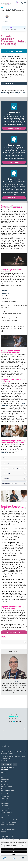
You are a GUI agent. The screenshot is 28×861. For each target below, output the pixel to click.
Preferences (14, 854)
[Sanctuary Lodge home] (7, 3)
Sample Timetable (5, 779)
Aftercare (3, 831)
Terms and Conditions (6, 786)
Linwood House (5, 801)
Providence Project (6, 810)
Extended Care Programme (8, 838)
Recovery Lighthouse (6, 812)
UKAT (15, 764)
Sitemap (3, 788)
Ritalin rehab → (14, 198)
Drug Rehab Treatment (7, 827)
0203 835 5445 (7, 760)
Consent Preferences (7, 767)
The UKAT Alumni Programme (8, 834)
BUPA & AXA (8, 764)
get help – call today (14, 632)
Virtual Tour (4, 774)
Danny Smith (5, 21)
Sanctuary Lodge (5, 815)
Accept (14, 848)
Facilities (3, 772)
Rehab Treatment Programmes (8, 822)
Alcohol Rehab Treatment (7, 824)
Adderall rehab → (14, 128)
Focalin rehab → (14, 162)
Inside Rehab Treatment (7, 836)
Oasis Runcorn (4, 805)
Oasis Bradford (5, 803)
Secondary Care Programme (8, 829)
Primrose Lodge (5, 808)
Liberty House (4, 798)
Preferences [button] (6, 846)
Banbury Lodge (5, 794)
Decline (14, 851)
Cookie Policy (4, 784)
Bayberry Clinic (5, 796)
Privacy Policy (4, 781)
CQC (3, 764)
